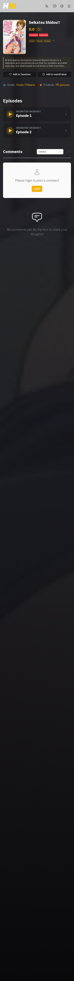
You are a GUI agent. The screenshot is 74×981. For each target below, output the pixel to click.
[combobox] (50, 151)
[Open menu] (69, 6)
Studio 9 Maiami (25, 85)
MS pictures (63, 85)
